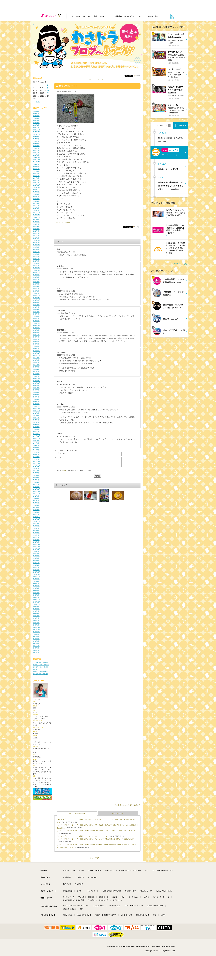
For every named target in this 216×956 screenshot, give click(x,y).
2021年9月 (36, 247)
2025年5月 (36, 146)
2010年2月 (36, 567)
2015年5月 (36, 422)
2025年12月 (36, 129)
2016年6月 (36, 392)
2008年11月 (36, 602)
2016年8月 (36, 387)
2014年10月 (36, 438)
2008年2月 (36, 623)
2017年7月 (36, 362)
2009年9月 (36, 579)
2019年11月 (36, 298)
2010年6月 (36, 558)
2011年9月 (36, 523)
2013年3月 (36, 482)
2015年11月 (36, 408)
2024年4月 (36, 176)
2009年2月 (36, 595)
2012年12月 (36, 489)
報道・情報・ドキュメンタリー (125, 16)
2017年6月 (36, 364)
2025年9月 (36, 136)
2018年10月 (36, 328)
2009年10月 (36, 576)
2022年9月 (36, 219)
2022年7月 (36, 224)
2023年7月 (36, 196)
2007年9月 (36, 634)
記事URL (67, 222)
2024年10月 (36, 162)
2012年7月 (36, 500)
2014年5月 (36, 450)
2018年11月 (36, 325)
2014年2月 (36, 457)
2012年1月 (36, 514)
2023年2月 (36, 208)
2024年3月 (36, 178)
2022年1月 (36, 238)
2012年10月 (36, 493)
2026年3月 (36, 123)
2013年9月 (36, 468)
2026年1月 (36, 127)
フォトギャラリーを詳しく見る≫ (127, 805)
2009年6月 (36, 586)
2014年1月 (36, 459)
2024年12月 (36, 157)
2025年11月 (36, 132)
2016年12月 (36, 378)
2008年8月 (36, 609)
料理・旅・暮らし (153, 16)
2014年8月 (36, 443)
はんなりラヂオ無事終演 (40, 662)
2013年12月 (36, 461)
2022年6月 (36, 226)
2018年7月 (36, 334)
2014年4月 (36, 452)
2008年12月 (36, 599)
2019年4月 (36, 314)
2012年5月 (36, 505)
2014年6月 (36, 447)
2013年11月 (36, 463)
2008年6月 (36, 613)
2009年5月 (36, 588)
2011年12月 (36, 517)
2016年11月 (36, 381)
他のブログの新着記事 (77, 813)
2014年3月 (36, 454)
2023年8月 (36, 194)
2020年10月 (36, 272)
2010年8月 (36, 553)
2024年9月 (36, 164)
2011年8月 (36, 526)
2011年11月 (36, 519)
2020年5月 (36, 284)
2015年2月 (36, 429)
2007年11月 (36, 629)
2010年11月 (36, 546)
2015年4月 (36, 424)
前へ (91, 79)
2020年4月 (36, 286)
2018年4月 (36, 341)
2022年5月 (36, 229)
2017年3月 (36, 371)
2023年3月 (36, 205)
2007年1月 (36, 652)
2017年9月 (36, 357)
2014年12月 (36, 434)
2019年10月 (36, 300)
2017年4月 (36, 369)
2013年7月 (36, 473)
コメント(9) (59, 222)
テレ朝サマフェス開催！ (40, 674)
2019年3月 (36, 316)
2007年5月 (36, 643)
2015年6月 (36, 420)
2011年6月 (36, 530)
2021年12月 (36, 240)
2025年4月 (36, 148)
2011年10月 (36, 521)
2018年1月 (36, 348)
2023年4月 (36, 203)
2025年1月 (36, 155)
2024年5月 (36, 173)
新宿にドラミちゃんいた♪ (41, 664)
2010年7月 (36, 556)
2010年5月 (36, 560)
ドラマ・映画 (75, 16)
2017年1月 (36, 376)
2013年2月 (36, 484)
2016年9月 (36, 385)
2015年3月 (36, 427)
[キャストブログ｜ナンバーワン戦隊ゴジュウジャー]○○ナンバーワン (82, 836)
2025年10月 (36, 134)
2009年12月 (36, 572)
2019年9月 (36, 302)
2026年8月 (36, 111)
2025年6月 (36, 143)
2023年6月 (36, 199)
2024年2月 (36, 180)
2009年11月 (36, 574)
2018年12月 (36, 323)
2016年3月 (36, 399)
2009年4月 (36, 590)
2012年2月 (36, 512)
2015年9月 (36, 413)
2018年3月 (36, 344)
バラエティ (86, 16)
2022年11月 (36, 215)
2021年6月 (36, 254)
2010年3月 (36, 565)
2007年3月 (36, 648)
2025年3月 (36, 150)
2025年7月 (36, 141)
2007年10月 (36, 632)
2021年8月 (36, 249)
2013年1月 (36, 487)
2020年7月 (36, 279)
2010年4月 (36, 563)
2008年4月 (36, 618)
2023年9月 (36, 192)
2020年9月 (36, 275)
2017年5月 (36, 367)
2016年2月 (36, 401)
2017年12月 (36, 351)
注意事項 (65, 470)
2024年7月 (36, 169)
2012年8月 (36, 498)
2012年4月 (36, 507)
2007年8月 (36, 636)
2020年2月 (36, 291)
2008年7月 (36, 611)
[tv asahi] (51, 16)
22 (48, 93)
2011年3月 (36, 537)
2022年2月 (36, 235)
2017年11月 (36, 353)
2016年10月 (36, 383)
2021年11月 (36, 242)
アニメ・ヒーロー (106, 16)
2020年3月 (36, 288)
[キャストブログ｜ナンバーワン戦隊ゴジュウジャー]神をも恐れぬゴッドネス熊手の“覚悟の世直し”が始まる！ (97, 831)
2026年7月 (36, 113)
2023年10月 (36, 189)
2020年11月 (36, 270)
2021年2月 (36, 263)
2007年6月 (36, 641)
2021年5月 (36, 256)
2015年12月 (36, 406)
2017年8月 (36, 360)
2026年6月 (36, 116)
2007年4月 (36, 645)
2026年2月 (36, 125)
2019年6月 (36, 309)
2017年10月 (36, 355)
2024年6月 (36, 171)
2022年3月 (36, 233)
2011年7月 (36, 528)
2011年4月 (36, 535)
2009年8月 (36, 581)
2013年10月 (36, 466)
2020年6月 (36, 282)
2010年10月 (36, 549)
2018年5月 (36, 339)
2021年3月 (36, 261)
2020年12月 (36, 268)
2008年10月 (36, 604)
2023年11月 (36, 187)
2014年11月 (36, 436)
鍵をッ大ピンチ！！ (68, 86)
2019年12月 (36, 295)
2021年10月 (36, 245)
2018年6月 (36, 337)
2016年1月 (36, 404)
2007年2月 (36, 650)
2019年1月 (36, 321)
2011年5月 (36, 533)
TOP (97, 79)
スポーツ (141, 16)
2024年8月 (36, 166)
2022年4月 (36, 231)
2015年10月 (36, 410)
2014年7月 (36, 445)
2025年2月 (36, 152)
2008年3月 (36, 620)
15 (48, 90)
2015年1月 (36, 431)
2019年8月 (36, 305)
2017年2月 (36, 374)
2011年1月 (36, 542)
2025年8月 (36, 139)
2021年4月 (36, 259)
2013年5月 (36, 477)
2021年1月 (36, 265)
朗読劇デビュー (38, 669)
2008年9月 (36, 606)
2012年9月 (36, 496)
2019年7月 (36, 307)
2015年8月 (36, 415)
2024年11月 (36, 159)
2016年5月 (36, 394)
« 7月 (38, 102)
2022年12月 (36, 212)
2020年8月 (36, 277)
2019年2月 (36, 318)
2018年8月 (36, 332)
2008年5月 (36, 616)
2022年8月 (36, 222)
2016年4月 (36, 397)
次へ (104, 79)
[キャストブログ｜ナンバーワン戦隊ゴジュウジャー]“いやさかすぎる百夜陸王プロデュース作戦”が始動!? (95, 839)
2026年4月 (36, 120)
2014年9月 (36, 440)
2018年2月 (36, 346)
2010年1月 (36, 570)
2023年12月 (36, 185)
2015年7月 (36, 417)
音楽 (95, 16)
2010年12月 (36, 544)
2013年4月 (36, 480)
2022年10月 (36, 217)
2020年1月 (36, 293)
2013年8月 (36, 470)
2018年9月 (36, 330)
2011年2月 (36, 540)
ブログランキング (117, 813)
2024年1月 (36, 182)
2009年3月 (36, 593)
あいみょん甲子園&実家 (40, 671)
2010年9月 (36, 551)
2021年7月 (36, 252)
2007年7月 (36, 639)
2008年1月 (36, 625)
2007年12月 (36, 627)
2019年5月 (36, 312)
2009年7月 (36, 583)
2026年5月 (36, 118)
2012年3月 (36, 510)
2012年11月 (36, 491)
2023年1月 (36, 210)
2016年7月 (36, 390)
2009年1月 (36, 597)
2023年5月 (36, 201)
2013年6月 (36, 475)
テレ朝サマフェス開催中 (40, 667)
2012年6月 (36, 503)
